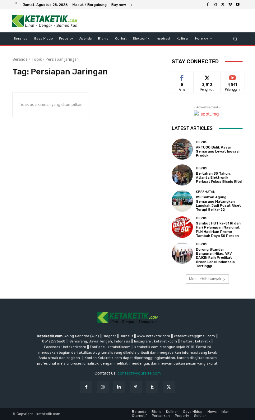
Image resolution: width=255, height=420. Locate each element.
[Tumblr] (152, 387)
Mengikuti (207, 76)
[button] (235, 38)
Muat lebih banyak (205, 278)
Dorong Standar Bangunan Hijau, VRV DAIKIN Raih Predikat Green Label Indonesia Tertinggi (215, 258)
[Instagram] (215, 4)
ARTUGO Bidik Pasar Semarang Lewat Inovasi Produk (217, 151)
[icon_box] (122, 5)
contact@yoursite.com (139, 373)
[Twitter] (222, 4)
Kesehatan (206, 192)
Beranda (20, 59)
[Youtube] (237, 4)
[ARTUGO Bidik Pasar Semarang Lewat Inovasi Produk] (182, 149)
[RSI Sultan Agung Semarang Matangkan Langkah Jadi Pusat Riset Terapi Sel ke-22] (182, 200)
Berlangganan (236, 76)
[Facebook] (207, 4)
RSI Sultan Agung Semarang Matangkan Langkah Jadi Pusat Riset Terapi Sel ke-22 (218, 203)
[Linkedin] (119, 387)
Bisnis (201, 142)
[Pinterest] (136, 387)
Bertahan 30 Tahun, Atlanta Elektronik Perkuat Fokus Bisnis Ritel (219, 178)
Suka (182, 76)
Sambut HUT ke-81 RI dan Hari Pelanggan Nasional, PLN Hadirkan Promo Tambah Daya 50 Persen (218, 229)
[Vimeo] (230, 4)
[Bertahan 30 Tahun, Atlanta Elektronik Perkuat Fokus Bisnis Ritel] (182, 175)
